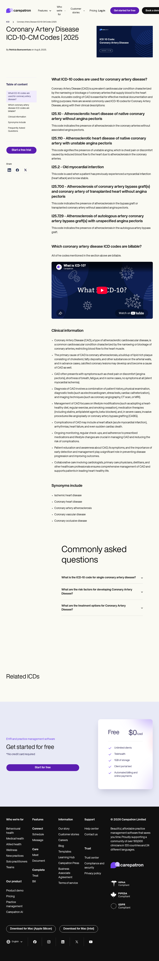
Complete (38, 870)
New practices (14, 856)
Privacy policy (92, 873)
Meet (35, 855)
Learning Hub (66, 857)
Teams (10, 867)
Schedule (38, 834)
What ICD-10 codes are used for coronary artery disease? (19, 96)
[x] (77, 942)
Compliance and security (94, 865)
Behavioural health (13, 831)
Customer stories (76, 11)
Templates (64, 852)
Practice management (14, 904)
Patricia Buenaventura (20, 50)
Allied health (13, 844)
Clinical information (17, 117)
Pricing (93, 11)
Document (38, 861)
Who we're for (59, 11)
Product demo (14, 890)
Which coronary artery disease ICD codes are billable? (18, 108)
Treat (35, 876)
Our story (64, 829)
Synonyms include (17, 122)
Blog (61, 846)
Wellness (11, 850)
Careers (63, 840)
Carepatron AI (14, 912)
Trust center (91, 858)
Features (43, 11)
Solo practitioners (16, 861)
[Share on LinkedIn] (9, 170)
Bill (34, 881)
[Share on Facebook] (17, 170)
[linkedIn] (63, 942)
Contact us (91, 834)
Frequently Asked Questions (16, 129)
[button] (14, 942)
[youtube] (91, 942)
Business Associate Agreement (65, 873)
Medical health (15, 838)
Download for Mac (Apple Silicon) (31, 928)
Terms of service (68, 883)
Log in (101, 11)
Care (35, 849)
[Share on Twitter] (25, 170)
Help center (91, 829)
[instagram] (49, 942)
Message (37, 840)
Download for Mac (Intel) (78, 928)
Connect (37, 829)
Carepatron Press (68, 863)
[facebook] (35, 942)
